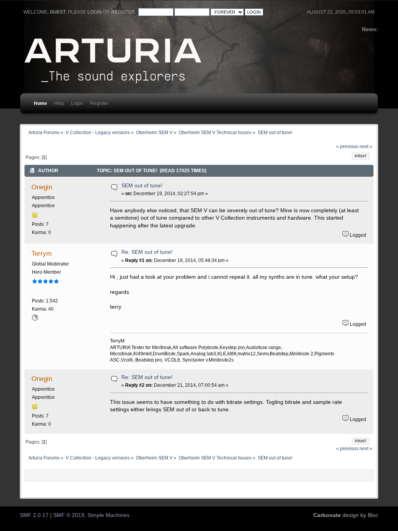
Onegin (41, 186)
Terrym (41, 253)
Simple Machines (108, 515)
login (94, 12)
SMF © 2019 (68, 515)
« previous (347, 146)
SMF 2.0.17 (34, 515)
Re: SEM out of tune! (147, 252)
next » (366, 146)
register (123, 12)
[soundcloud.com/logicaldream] (35, 319)
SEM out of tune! (141, 186)
